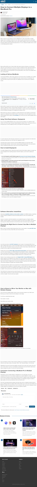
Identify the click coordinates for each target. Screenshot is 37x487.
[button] (34, 1)
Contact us (3, 467)
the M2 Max (16, 115)
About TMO (4, 468)
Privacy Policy (4, 470)
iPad (19, 467)
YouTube (3, 464)
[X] (30, 103)
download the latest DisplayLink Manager (27, 156)
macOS (3, 480)
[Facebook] (34, 103)
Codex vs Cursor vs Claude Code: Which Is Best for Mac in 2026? (9, 428)
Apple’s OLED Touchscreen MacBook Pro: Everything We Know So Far (10, 448)
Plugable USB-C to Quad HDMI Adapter (25, 257)
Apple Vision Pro (4, 474)
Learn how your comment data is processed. (21, 409)
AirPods (20, 468)
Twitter (3, 461)
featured (2, 388)
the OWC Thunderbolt (14, 244)
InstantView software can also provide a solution (14, 214)
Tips (5, 4)
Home (3, 4)
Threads (3, 465)
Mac (5, 388)
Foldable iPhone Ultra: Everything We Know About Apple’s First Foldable (29, 429)
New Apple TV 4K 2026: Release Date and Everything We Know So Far (29, 448)
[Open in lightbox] (13, 187)
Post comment (32, 406)
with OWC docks (33, 228)
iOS (2, 478)
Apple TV (3, 477)
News (20, 461)
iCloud (3, 481)
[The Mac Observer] (3, 1)
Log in (22, 394)
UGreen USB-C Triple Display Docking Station (17, 250)
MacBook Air (10, 388)
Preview (26, 406)
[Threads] (32, 103)
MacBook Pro (15, 388)
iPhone (20, 465)
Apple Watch (4, 475)
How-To (9, 4)
